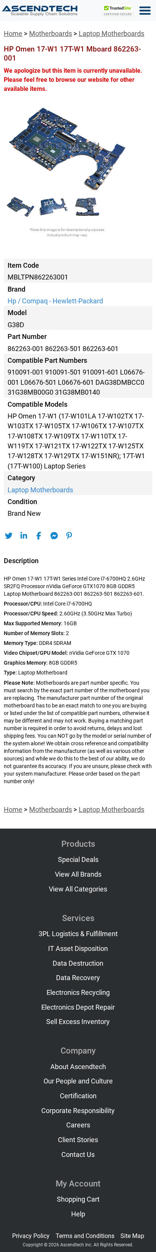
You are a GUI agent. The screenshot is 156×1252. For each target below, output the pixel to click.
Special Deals (78, 859)
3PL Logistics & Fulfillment (78, 934)
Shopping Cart (78, 1199)
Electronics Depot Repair (78, 1007)
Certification (78, 1096)
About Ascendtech (78, 1067)
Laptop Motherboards (111, 33)
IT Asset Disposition (78, 948)
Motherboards (50, 33)
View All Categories (78, 889)
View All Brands (78, 874)
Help (78, 1214)
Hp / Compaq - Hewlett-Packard (55, 301)
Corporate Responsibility (78, 1111)
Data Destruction (78, 963)
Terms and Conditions (85, 1236)
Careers (78, 1125)
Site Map (132, 1236)
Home (13, 33)
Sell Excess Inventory (78, 1022)
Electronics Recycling (78, 992)
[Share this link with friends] (8, 536)
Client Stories (78, 1140)
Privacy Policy (31, 1236)
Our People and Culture (78, 1081)
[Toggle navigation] (145, 10)
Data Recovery (78, 978)
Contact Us (78, 1154)
